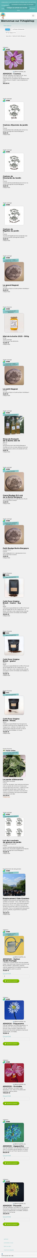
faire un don (7, 1246)
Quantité (7, 973)
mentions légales (9, 1250)
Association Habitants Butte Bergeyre (16, 36)
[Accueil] (3, 15)
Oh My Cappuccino (11, 32)
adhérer (6, 1239)
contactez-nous (8, 1242)
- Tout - (7, 29)
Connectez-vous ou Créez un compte (22, 4)
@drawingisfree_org (19, 71)
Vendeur (7, 25)
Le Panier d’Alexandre (18, 29)
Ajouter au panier (11, 981)
